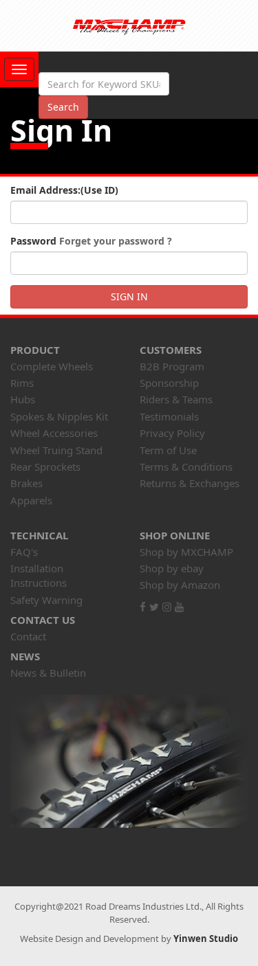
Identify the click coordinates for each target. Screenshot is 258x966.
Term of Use (168, 450)
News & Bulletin (48, 672)
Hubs (22, 399)
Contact (28, 636)
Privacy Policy (172, 433)
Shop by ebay (172, 568)
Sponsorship (169, 383)
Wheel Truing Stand (56, 450)
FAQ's (24, 552)
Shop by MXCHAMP (186, 552)
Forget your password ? (115, 240)
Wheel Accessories (54, 433)
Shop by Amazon (180, 585)
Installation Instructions (38, 575)
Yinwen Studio (205, 938)
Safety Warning (46, 600)
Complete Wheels (51, 366)
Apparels (31, 500)
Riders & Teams (176, 399)
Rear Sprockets (45, 466)
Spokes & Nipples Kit (59, 416)
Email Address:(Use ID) (64, 189)
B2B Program (172, 366)
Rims (22, 383)
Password (91, 240)
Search (63, 106)
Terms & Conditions (186, 466)
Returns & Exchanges (189, 483)
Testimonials (169, 416)
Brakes (26, 483)
